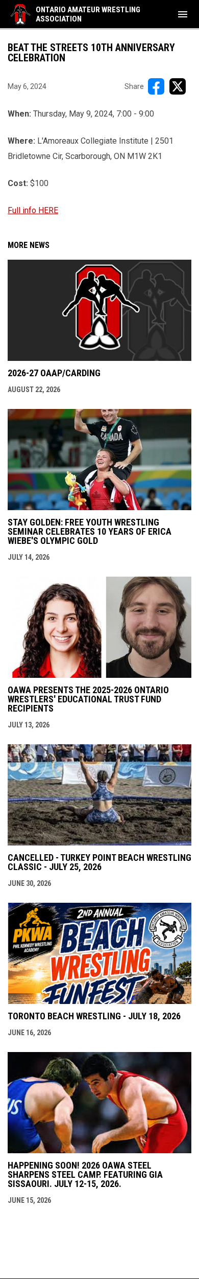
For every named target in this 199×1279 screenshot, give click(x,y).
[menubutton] (183, 14)
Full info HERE (33, 210)
